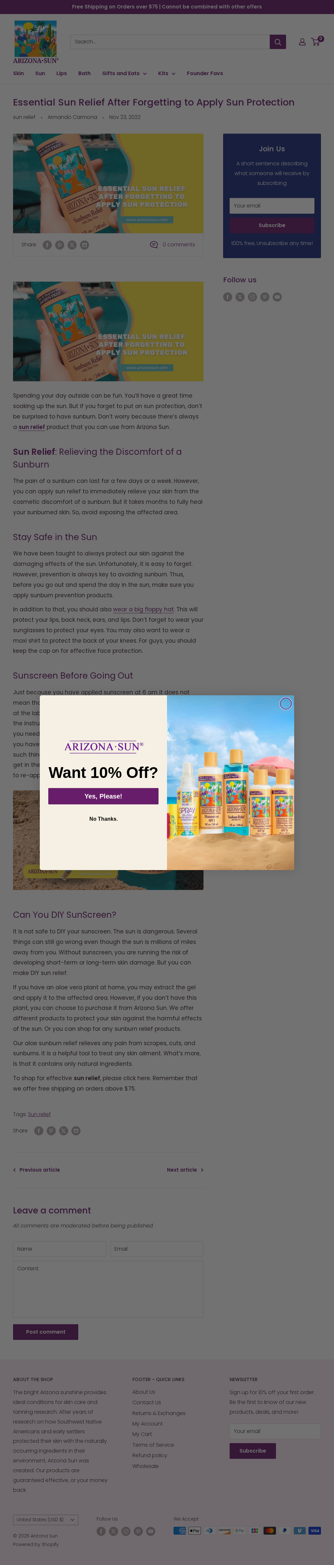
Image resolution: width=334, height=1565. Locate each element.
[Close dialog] (286, 703)
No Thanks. (103, 819)
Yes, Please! (103, 796)
